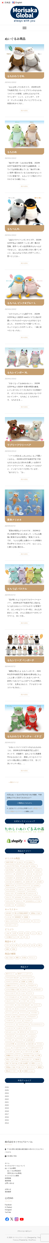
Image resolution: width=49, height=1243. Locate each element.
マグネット (33, 1032)
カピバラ (22, 985)
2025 (7, 1090)
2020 (7, 1105)
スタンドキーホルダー (23, 1005)
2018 (7, 1111)
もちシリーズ (18, 1040)
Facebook (8, 1205)
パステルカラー (31, 1016)
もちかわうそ (20, 874)
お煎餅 (23, 981)
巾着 (38, 1055)
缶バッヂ (21, 1067)
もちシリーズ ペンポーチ (20, 660)
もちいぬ (25, 866)
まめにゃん (20, 870)
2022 (7, 1099)
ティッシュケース (11, 1012)
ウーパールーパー (27, 977)
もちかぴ (36, 897)
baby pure (9, 862)
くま (21, 937)
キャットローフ (10, 993)
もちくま (29, 874)
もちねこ (33, 866)
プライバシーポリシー (24, 1231)
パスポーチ (9, 1020)
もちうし (21, 889)
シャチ (32, 1001)
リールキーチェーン (19, 1047)
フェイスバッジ (23, 1024)
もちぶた (29, 870)
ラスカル (39, 1044)
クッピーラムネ (25, 921)
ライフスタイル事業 (12, 1176)
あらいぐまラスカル (12, 921)
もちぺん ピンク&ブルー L (21, 303)
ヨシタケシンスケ (11, 925)
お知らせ (8, 1189)
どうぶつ (9, 929)
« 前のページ (14, 782)
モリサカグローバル (19, 1237)
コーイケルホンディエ (12, 997)
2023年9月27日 (10, 526)
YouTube (8, 1212)
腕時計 (40, 1067)
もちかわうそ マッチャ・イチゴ (24, 736)
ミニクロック (21, 1036)
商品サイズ (10, 941)
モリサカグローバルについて (15, 1166)
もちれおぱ (20, 905)
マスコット (32, 957)
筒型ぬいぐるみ (10, 1067)
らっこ (8, 1047)
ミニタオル (31, 1036)
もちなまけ (9, 877)
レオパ (18, 1051)
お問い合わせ (9, 1183)
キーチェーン (26, 989)
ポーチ (28, 1028)
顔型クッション (29, 1071)
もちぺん (38, 874)
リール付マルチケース (34, 1047)
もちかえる (19, 877)
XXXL (13, 949)
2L (25, 945)
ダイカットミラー (20, 1009)
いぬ (7, 933)
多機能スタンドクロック (13, 1055)
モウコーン (9, 874)
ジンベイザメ (10, 1005)
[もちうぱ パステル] (24, 574)
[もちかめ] (24, 134)
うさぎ (14, 933)
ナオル (8, 1016)
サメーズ (36, 921)
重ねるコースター (11, 1071)
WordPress (32, 1240)
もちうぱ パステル (17, 588)
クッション (22, 993)
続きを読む (24, 110)
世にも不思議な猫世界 (21, 913)
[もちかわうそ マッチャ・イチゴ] (24, 719)
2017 (7, 1114)
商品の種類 (10, 954)
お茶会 (30, 981)
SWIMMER (18, 917)
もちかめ (12, 152)
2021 (7, 1102)
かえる (21, 933)
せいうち (8, 1009)
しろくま (8, 917)
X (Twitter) (8, 1207)
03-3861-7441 (12, 1156)
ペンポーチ (19, 1028)
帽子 (17, 1059)
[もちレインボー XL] (24, 358)
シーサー (23, 1001)
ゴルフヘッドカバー (12, 1001)
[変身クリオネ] (24, 502)
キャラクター (11, 909)
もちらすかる (21, 1044)
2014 (7, 1123)
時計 (7, 1063)
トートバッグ (24, 1012)
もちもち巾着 (10, 1044)
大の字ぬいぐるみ (29, 1055)
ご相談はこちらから (24, 803)
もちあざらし (18, 881)
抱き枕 (37, 1059)
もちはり (38, 870)
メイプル (8, 1040)
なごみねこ (29, 862)
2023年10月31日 (10, 451)
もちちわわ (18, 897)
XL (34, 945)
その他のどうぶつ (11, 937)
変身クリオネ (14, 519)
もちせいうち (10, 905)
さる (27, 933)
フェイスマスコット (37, 1024)
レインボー (9, 1051)
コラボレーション (37, 997)
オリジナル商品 (12, 858)
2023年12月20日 (10, 82)
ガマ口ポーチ (32, 985)
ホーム (7, 1163)
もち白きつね (21, 893)
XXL (39, 945)
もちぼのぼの (30, 1040)
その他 (24, 957)
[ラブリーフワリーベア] (24, 429)
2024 (7, 1093)
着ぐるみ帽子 (24, 1063)
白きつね (14, 1063)
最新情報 (8, 1181)
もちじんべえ (32, 893)
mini (7, 949)
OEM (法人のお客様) (14, 1173)
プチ (7, 945)
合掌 (36, 1051)
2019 (7, 1108)
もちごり (8, 897)
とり (33, 933)
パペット (18, 1020)
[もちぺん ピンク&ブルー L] (24, 286)
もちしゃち (9, 901)
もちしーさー (10, 893)
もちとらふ (27, 897)
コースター (25, 997)
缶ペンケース (31, 1067)
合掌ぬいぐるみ (35, 913)
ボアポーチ (23, 1032)
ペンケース (9, 1028)
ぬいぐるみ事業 (10, 1168)
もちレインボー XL (17, 372)
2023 (7, 1096)
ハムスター (27, 1020)
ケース (30, 993)
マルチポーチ (10, 1036)
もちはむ (39, 881)
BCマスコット (10, 973)
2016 (7, 1117)
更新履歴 (8, 1192)
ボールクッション (11, 1032)
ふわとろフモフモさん (12, 866)
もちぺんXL (13, 229)
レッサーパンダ (27, 1051)
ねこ (39, 933)
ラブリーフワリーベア (19, 445)
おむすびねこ (10, 870)
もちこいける (31, 889)
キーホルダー (37, 989)
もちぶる (28, 877)
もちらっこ (19, 901)
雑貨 (17, 957)
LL (29, 945)
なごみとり (20, 862)
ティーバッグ (32, 1009)
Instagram (8, 1210)
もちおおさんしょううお (33, 901)
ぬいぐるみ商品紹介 (14, 1171)
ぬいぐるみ (9, 957)
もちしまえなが (10, 889)
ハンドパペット (10, 1024)
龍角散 (26, 917)
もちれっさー (30, 881)
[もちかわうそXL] (24, 58)
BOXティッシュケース (24, 973)
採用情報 (8, 1178)
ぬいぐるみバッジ (18, 1016)
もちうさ (36, 877)
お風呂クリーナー (11, 985)
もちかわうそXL (15, 76)
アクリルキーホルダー (12, 977)
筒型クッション (36, 1063)
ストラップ (37, 1005)
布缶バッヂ (9, 1059)
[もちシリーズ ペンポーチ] (24, 644)
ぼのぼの (8, 913)
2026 (7, 1087)
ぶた (27, 937)
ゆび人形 (31, 1044)
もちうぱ (8, 881)
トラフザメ (34, 1012)
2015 (7, 1120)
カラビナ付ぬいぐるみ (12, 989)
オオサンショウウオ (12, 981)
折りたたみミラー (27, 1059)
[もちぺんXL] (24, 210)
